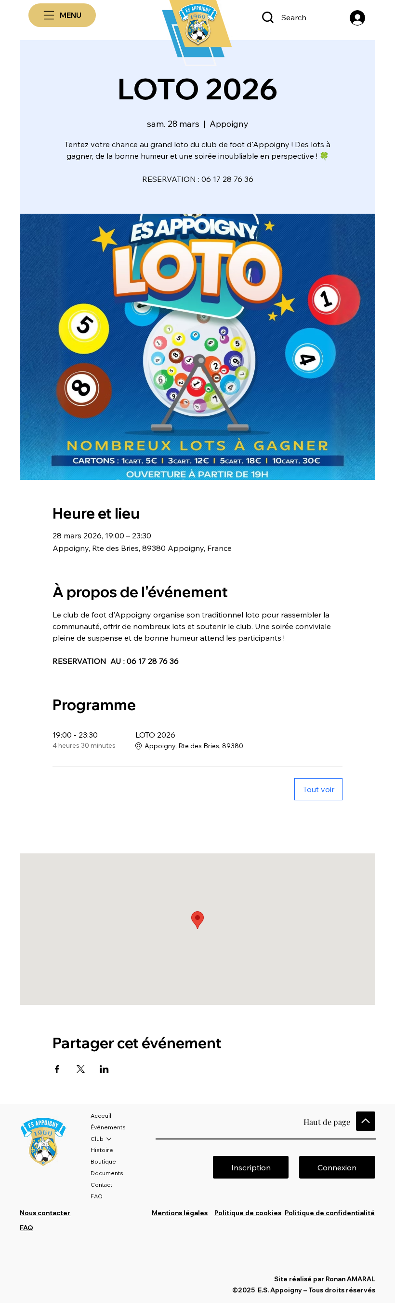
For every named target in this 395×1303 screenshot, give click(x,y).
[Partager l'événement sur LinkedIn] (104, 1069)
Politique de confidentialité (330, 1213)
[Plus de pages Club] (108, 1139)
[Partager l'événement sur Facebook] (57, 1069)
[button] (337, 1167)
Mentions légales (180, 1213)
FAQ (26, 1228)
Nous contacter (45, 1213)
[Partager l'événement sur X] (80, 1069)
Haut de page (326, 1121)
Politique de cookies (247, 1213)
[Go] (365, 1121)
